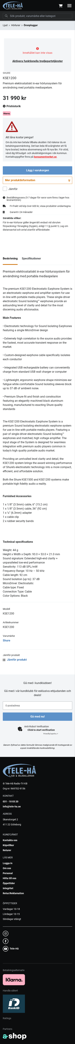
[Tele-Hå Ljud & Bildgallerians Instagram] (36, 933)
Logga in (7, 863)
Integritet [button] (8, 888)
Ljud (5, 25)
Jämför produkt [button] (16, 659)
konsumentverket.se (45, 156)
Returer (7, 850)
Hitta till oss (9, 878)
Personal (8, 873)
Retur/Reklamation (13, 893)
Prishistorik (13, 106)
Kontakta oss (10, 840)
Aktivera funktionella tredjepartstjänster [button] (37, 61)
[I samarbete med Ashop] (15, 1036)
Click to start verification (41, 730)
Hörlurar (15, 25)
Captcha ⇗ (50, 734)
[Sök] (6, 16)
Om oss (7, 868)
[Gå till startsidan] (13, 6)
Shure (6, 640)
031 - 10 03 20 (10, 801)
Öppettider (9, 883)
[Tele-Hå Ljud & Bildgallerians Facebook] (36, 941)
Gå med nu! (37, 716)
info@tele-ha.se (12, 806)
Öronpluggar (31, 25)
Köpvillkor (8, 845)
